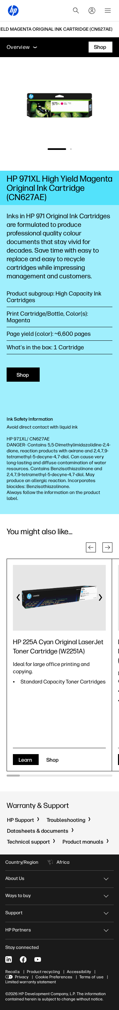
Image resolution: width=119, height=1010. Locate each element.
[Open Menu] (108, 10)
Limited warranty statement (30, 982)
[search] (76, 10)
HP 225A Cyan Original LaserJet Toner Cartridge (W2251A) (58, 646)
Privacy (21, 977)
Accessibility (79, 971)
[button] (91, 547)
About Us (14, 878)
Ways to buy (18, 895)
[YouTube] (37, 959)
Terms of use (91, 977)
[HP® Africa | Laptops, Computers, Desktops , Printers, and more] (13, 10)
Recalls (12, 971)
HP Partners (18, 930)
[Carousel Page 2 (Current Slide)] (70, 149)
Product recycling (43, 971)
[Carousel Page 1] (57, 149)
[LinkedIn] (8, 959)
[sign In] (92, 10)
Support (13, 913)
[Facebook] (23, 959)
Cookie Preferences (53, 977)
